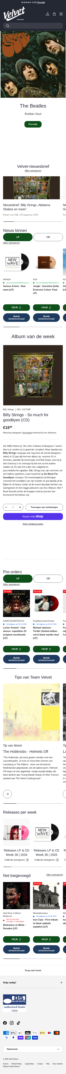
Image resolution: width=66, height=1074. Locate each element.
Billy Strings (8, 409)
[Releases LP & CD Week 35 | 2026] (46, 832)
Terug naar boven (33, 970)
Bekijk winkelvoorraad (16, 317)
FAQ (47, 1064)
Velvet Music (13, 1059)
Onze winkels (57, 1064)
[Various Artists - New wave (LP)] (16, 262)
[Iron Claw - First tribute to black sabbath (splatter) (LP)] (46, 895)
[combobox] (33, 26)
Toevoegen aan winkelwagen (44, 507)
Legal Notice (29, 1064)
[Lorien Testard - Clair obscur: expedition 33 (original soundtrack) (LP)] (16, 603)
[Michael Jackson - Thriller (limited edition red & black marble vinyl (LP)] (46, 603)
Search (5, 1064)
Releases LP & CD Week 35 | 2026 (46, 852)
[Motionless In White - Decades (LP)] (16, 895)
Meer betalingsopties (33, 524)
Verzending (27, 433)
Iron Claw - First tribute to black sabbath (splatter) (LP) (45, 923)
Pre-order (33, 124)
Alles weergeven (33, 170)
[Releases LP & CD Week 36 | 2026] (16, 832)
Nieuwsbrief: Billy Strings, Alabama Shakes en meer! (26, 207)
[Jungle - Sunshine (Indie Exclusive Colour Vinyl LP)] (46, 262)
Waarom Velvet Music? (11, 1066)
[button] (54, 14)
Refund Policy (17, 1064)
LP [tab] (17, 237)
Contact (40, 1064)
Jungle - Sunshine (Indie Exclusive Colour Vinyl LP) (46, 289)
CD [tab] (48, 237)
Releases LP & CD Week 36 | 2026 (16, 852)
